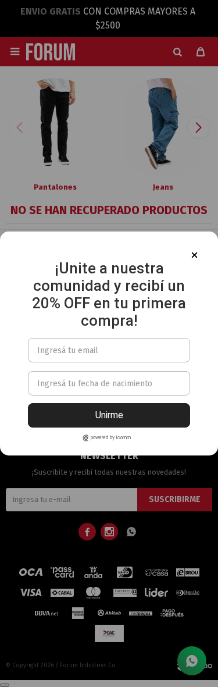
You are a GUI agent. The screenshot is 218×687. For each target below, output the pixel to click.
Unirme (109, 415)
